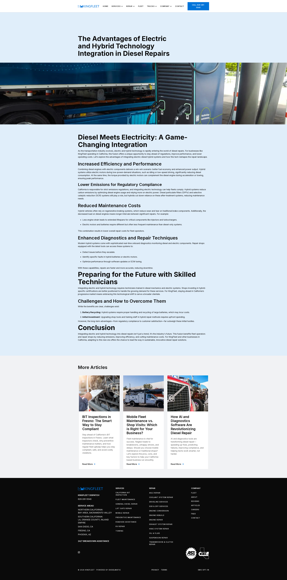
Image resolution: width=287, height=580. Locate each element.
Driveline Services (158, 502)
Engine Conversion (159, 511)
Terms (164, 570)
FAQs (193, 514)
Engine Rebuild (156, 515)
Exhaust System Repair (161, 524)
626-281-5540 (84, 499)
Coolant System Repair (161, 497)
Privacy (155, 570)
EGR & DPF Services (158, 506)
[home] (88, 6)
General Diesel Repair (126, 504)
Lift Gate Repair (124, 508)
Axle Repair (154, 493)
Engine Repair (156, 520)
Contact (179, 6)
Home (105, 6)
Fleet (141, 6)
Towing (119, 531)
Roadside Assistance (126, 522)
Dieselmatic (115, 570)
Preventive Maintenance (128, 517)
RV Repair (120, 526)
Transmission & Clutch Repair (161, 543)
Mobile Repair (122, 513)
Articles (195, 505)
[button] (117, 6)
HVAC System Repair (159, 529)
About (194, 497)
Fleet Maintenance (125, 499)
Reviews (195, 501)
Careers (195, 510)
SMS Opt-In (203, 570)
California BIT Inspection (123, 494)
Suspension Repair (158, 538)
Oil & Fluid (154, 533)
